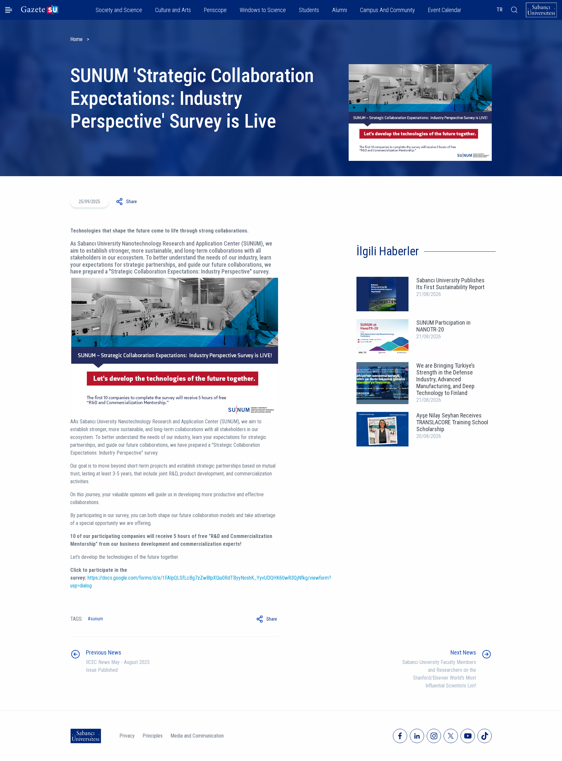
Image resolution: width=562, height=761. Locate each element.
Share (131, 201)
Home (76, 39)
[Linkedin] (417, 736)
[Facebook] (400, 736)
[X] (451, 736)
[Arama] (514, 10)
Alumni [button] (339, 10)
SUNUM (96, 618)
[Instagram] (434, 736)
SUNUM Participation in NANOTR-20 (443, 326)
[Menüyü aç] (8, 10)
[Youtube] (468, 736)
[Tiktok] (484, 736)
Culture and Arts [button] (173, 10)
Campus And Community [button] (387, 10)
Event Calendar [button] (444, 10)
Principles (152, 736)
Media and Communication (197, 736)
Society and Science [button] (119, 10)
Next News (463, 652)
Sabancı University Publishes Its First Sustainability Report (450, 283)
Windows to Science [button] (263, 10)
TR (499, 10)
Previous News (103, 652)
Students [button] (309, 10)
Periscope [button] (215, 10)
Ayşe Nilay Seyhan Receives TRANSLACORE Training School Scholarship (452, 422)
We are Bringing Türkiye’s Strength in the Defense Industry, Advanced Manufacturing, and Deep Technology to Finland (445, 379)
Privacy (127, 736)
